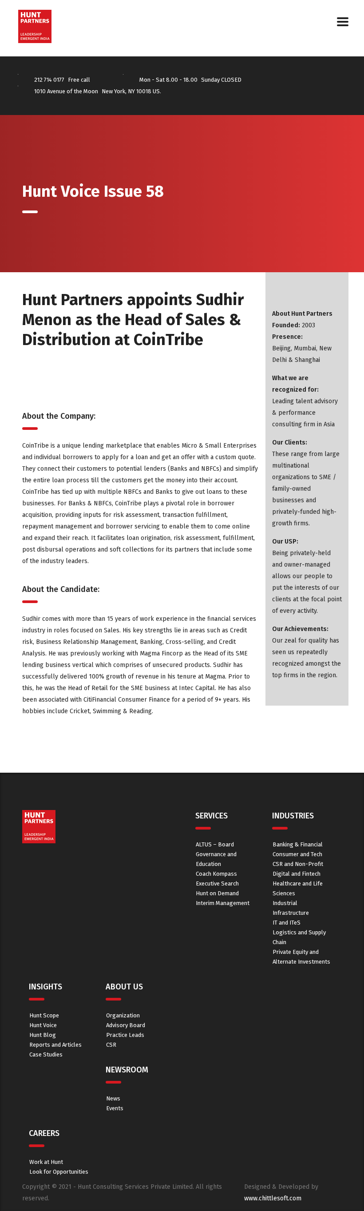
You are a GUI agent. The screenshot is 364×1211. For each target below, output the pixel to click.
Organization (123, 1015)
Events (114, 1108)
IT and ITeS (287, 922)
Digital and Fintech (296, 873)
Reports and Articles (55, 1044)
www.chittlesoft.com (272, 1198)
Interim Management (222, 903)
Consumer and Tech (297, 854)
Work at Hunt (46, 1162)
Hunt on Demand (217, 893)
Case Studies (46, 1054)
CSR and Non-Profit (298, 864)
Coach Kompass (216, 873)
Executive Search (217, 883)
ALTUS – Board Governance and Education (216, 854)
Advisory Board (125, 1025)
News (113, 1098)
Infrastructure (291, 912)
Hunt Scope (44, 1015)
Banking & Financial (298, 844)
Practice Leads (125, 1035)
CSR (111, 1044)
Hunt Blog (42, 1035)
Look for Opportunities (58, 1171)
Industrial (285, 903)
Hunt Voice (43, 1025)
